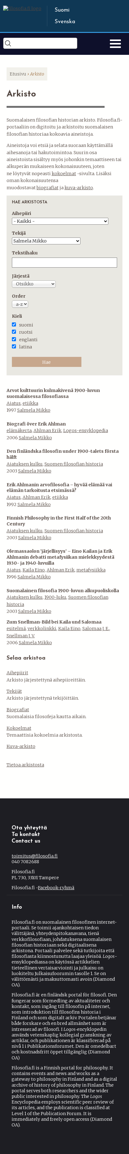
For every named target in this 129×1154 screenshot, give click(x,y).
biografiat (48, 188)
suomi (26, 325)
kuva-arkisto (78, 188)
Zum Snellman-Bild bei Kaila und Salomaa (54, 622)
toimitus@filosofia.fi (35, 856)
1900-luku (55, 597)
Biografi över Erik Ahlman (36, 424)
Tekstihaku (25, 253)
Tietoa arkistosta (25, 765)
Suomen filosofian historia (73, 464)
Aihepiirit (17, 673)
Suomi (62, 10)
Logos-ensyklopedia (85, 430)
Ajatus (14, 403)
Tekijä (19, 233)
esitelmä (16, 628)
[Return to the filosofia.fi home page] (22, 8)
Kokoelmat (19, 728)
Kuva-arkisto (21, 746)
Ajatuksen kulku (25, 464)
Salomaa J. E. (95, 628)
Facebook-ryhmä (56, 887)
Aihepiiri (21, 213)
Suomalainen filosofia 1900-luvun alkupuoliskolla (63, 590)
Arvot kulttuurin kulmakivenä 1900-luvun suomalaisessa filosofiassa (53, 393)
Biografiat (18, 710)
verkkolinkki (42, 628)
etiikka (30, 403)
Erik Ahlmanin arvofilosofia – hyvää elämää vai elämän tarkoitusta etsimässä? (59, 487)
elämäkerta (19, 430)
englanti (28, 339)
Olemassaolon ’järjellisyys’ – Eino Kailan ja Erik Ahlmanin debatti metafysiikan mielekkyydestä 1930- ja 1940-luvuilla (60, 557)
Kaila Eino (34, 570)
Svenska (64, 22)
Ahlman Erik (47, 430)
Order (18, 296)
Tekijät (14, 691)
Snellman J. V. (21, 636)
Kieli (17, 316)
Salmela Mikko (33, 410)
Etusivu (18, 74)
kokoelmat (64, 173)
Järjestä (20, 276)
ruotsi (26, 332)
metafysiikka (91, 570)
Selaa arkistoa (26, 658)
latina (25, 347)
